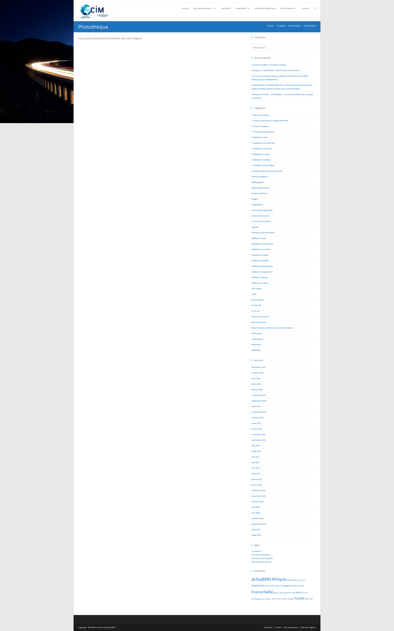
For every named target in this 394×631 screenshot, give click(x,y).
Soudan (284, 599)
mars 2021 (256, 473)
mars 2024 (256, 384)
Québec (268, 599)
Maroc (299, 592)
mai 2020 (255, 507)
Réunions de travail (260, 316)
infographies (257, 204)
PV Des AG (256, 305)
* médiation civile (259, 137)
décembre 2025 (258, 367)
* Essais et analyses (260, 126)
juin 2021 (255, 456)
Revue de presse (258, 322)
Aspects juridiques (259, 176)
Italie (268, 592)
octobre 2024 (257, 372)
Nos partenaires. (291, 627)
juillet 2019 (256, 535)
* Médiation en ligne (260, 154)
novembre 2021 (258, 434)
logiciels (255, 227)
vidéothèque (257, 339)
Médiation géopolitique (262, 266)
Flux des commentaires (262, 558)
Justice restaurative (260, 215)
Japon (275, 593)
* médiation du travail (261, 148)
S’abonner (268, 627)
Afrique (279, 579)
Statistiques (256, 333)
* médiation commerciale (263, 143)
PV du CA (255, 311)
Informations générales (262, 210)
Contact (278, 627)
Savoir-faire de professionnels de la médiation (272, 327)
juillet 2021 (256, 451)
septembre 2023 (258, 400)
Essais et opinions (259, 193)
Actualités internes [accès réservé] (266, 171)
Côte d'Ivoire (276, 586)
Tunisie (299, 598)
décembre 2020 (258, 490)
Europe (294, 586)
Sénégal (290, 599)
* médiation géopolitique (262, 165)
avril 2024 (255, 378)
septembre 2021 (258, 440)
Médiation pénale (259, 277)
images (254, 199)
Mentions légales (308, 627)
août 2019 (256, 529)
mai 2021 (255, 462)
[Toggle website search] (315, 8)
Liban (280, 593)
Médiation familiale (260, 260)
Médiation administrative (263, 232)
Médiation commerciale (262, 243)
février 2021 (256, 479)
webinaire (309, 599)
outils (254, 294)
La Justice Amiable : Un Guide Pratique (268, 64)
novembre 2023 (258, 395)
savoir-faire (275, 599)
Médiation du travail (260, 249)
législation (287, 593)
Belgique (289, 580)
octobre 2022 (257, 417)
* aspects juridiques (260, 115)
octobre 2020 (257, 501)
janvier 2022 (256, 428)
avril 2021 (255, 468)
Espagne (286, 585)
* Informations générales (262, 131)
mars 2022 (256, 423)
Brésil (296, 580)
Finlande (300, 586)
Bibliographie (257, 182)
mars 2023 (256, 406)
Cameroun (257, 585)
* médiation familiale (260, 159)
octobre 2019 (257, 518)
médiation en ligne (259, 255)
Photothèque (310, 25)
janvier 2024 (256, 389)
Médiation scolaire (259, 283)
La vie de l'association (261, 221)
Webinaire (256, 344)
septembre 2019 (258, 524)
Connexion (256, 551)
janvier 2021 (256, 484)
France (257, 591)
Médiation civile (258, 238)
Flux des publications (261, 554)
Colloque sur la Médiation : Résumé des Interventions (275, 70)
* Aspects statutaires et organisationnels (269, 120)
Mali (293, 593)
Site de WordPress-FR (261, 562)
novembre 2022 (258, 412)
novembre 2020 (258, 496)
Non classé (256, 288)
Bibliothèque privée (260, 187)
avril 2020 (255, 512)
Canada (268, 586)
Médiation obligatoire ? (262, 271)
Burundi (302, 580)
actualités (261, 579)
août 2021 (256, 445)
